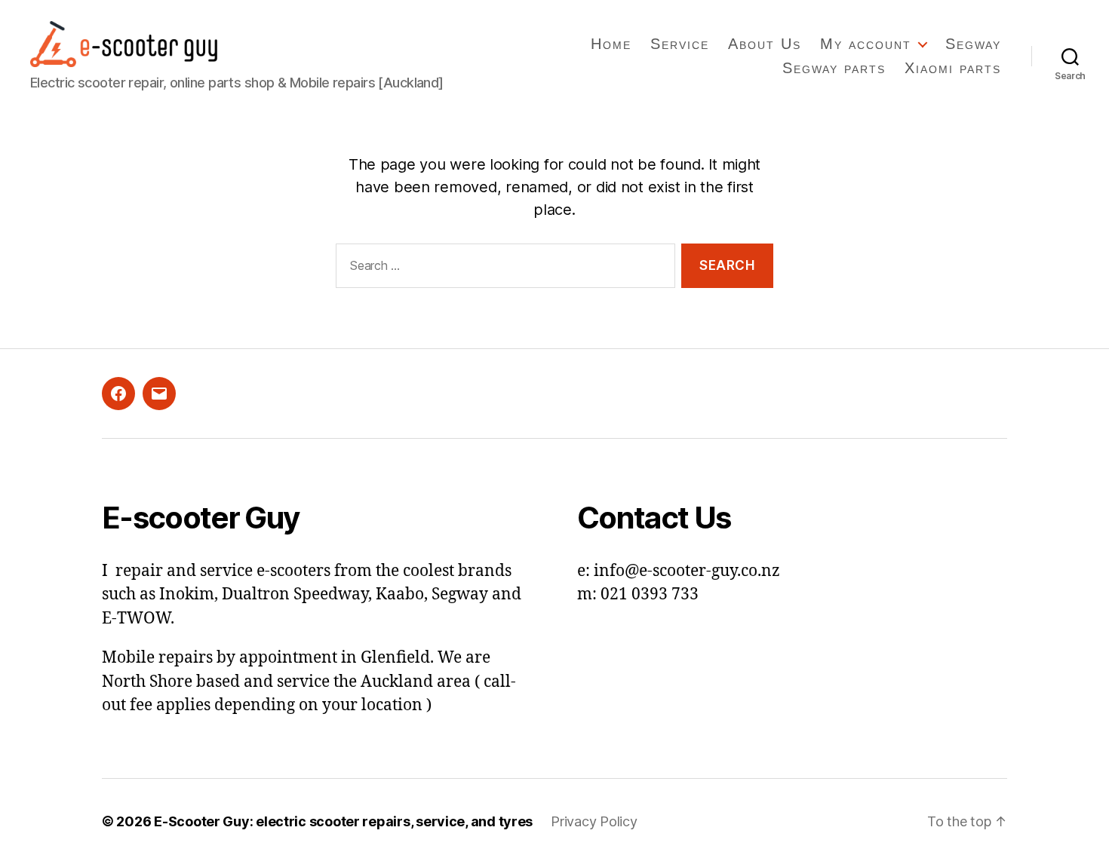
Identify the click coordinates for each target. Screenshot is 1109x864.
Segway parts (834, 68)
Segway (973, 43)
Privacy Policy (594, 821)
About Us (764, 43)
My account (865, 43)
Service (679, 43)
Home (611, 43)
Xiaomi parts (953, 68)
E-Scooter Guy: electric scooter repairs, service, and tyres (343, 821)
